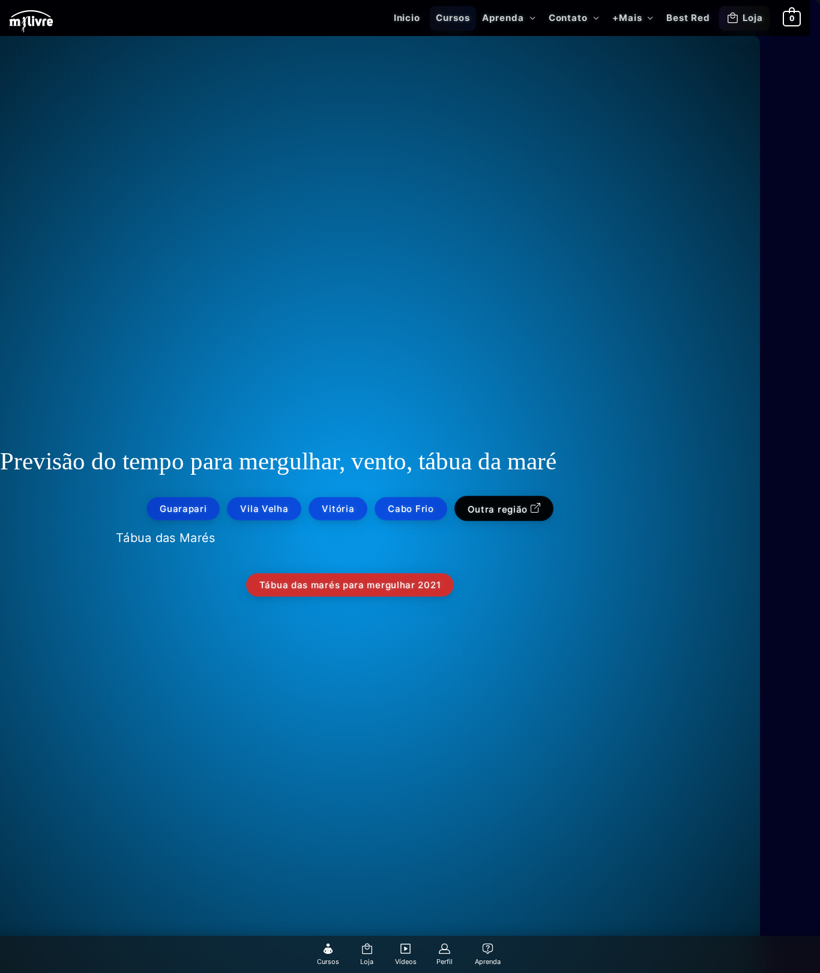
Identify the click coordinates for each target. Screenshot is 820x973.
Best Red (688, 17)
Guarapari (183, 508)
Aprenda (502, 17)
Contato (568, 17)
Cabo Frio (410, 508)
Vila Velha (264, 508)
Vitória (338, 508)
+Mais (627, 17)
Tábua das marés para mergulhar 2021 (350, 585)
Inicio (407, 17)
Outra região (499, 509)
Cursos (452, 17)
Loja (753, 17)
